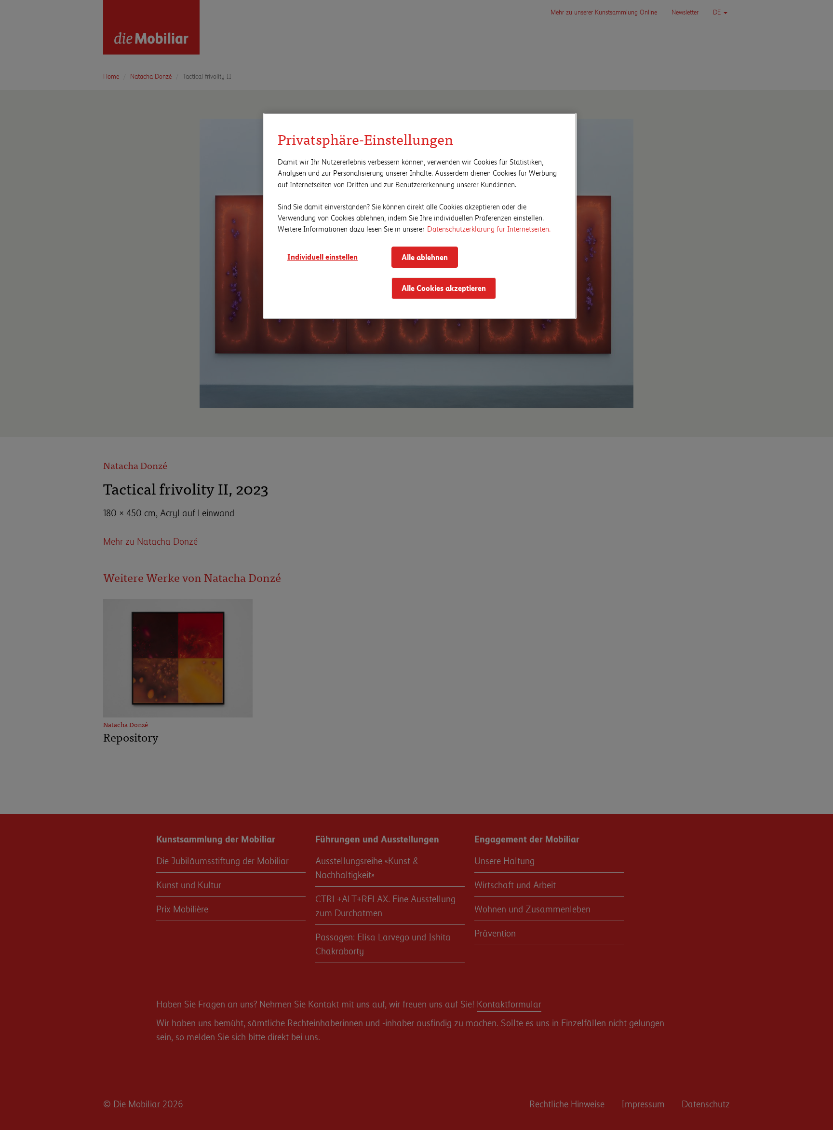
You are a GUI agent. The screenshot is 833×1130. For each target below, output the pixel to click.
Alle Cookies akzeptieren (444, 287)
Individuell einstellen (322, 256)
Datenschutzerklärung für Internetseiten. (489, 228)
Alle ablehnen (425, 256)
